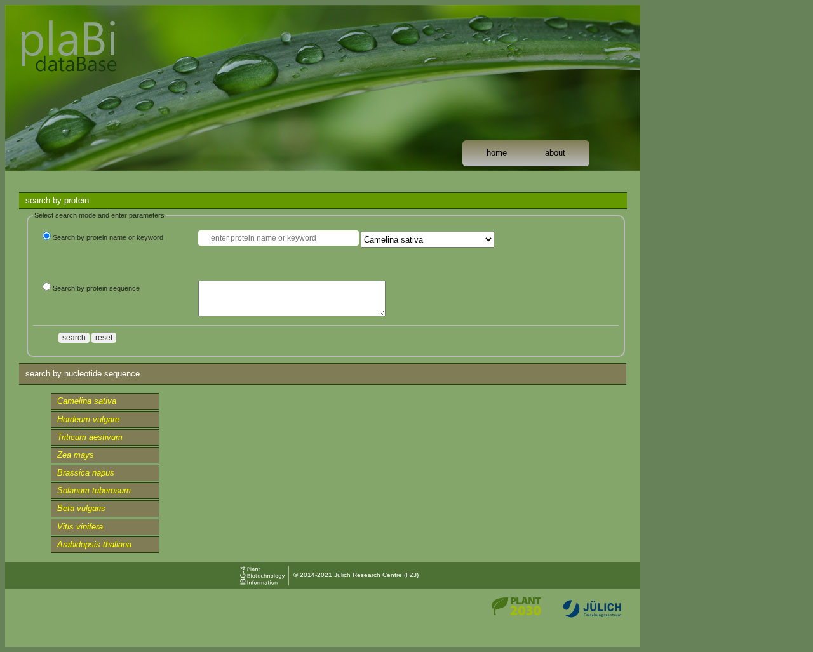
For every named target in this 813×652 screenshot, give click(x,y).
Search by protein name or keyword (108, 237)
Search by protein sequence (96, 288)
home (497, 152)
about (555, 152)
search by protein (57, 200)
